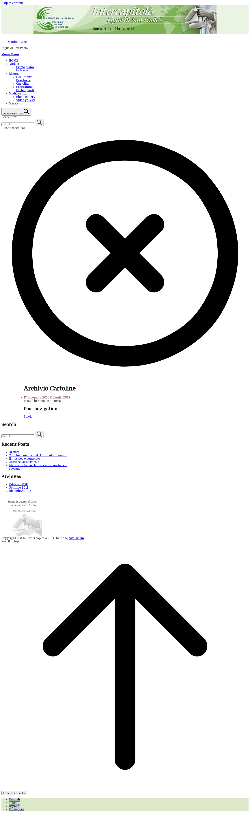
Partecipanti (25, 90)
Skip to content (12, 3)
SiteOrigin (76, 538)
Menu (10, 54)
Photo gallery (25, 97)
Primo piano (25, 67)
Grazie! (14, 452)
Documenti (24, 77)
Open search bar (13, 113)
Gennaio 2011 (18, 487)
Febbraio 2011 (18, 484)
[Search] (39, 122)
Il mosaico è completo (24, 458)
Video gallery (25, 100)
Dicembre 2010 (20, 491)
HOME (13, 60)
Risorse (14, 73)
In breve (22, 70)
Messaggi (15, 103)
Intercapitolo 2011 (14, 42)
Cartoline (22, 83)
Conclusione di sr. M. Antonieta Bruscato (38, 455)
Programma (24, 87)
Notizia (14, 64)
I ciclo (28, 416)
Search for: (9, 117)
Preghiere (23, 80)
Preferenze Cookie (14, 793)
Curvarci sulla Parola (24, 462)
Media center (18, 93)
